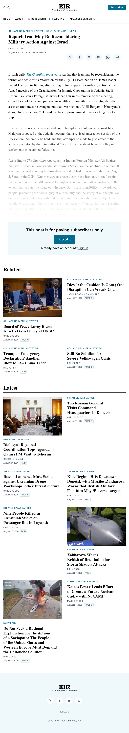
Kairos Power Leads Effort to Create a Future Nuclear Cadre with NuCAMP (90, 591)
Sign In (83, 248)
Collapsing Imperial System (25, 31)
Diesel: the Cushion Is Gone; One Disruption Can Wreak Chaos (95, 287)
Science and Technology (82, 581)
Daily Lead (9, 623)
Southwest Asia (56, 31)
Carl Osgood (16, 48)
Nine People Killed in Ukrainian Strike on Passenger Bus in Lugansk (25, 517)
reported (42, 74)
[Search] (8, 7)
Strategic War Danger (81, 398)
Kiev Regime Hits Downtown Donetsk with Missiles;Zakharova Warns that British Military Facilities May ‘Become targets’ (95, 483)
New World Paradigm (16, 439)
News (73, 31)
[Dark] (4, 7)
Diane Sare (92, 294)
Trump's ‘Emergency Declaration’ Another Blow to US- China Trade (25, 358)
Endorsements (37, 19)
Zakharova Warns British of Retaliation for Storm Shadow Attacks (88, 559)
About (19, 19)
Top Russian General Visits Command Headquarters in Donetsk (89, 407)
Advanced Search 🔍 (82, 19)
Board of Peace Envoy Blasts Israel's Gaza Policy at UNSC (28, 328)
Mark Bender (75, 601)
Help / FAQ (58, 19)
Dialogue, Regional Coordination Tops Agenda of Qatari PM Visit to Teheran (28, 449)
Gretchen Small (13, 459)
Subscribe (117, 7)
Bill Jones (9, 367)
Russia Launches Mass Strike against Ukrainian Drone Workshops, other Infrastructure (31, 481)
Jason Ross (74, 294)
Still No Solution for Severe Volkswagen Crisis (89, 355)
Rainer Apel (74, 363)
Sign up (64, 711)
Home (6, 19)
